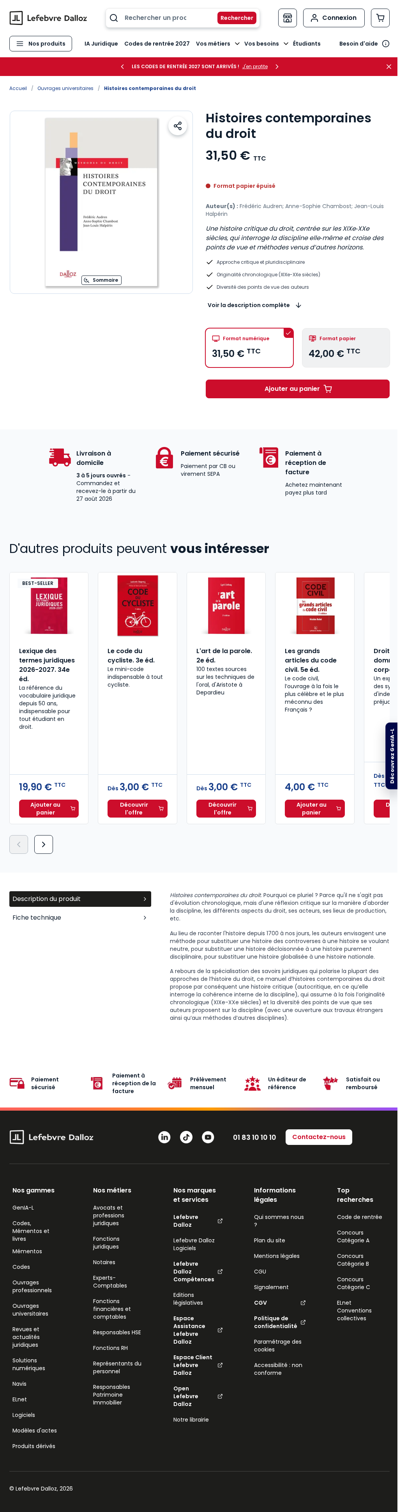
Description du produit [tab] (46, 898)
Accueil (18, 88)
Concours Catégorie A (353, 1236)
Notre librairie (191, 1420)
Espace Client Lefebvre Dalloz (192, 1365)
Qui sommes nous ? (279, 1221)
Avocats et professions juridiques (108, 1215)
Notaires (104, 1262)
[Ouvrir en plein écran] (101, 202)
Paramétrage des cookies (278, 1345)
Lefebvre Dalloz (185, 1221)
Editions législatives (188, 1299)
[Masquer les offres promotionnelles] (391, 66)
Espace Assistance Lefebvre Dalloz (189, 1330)
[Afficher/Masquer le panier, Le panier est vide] (380, 18)
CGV (260, 1303)
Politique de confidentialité (275, 1322)
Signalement (271, 1287)
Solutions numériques (28, 1364)
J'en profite (255, 67)
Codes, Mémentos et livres (30, 1231)
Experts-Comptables (110, 1281)
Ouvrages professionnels (32, 1286)
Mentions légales (277, 1256)
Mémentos (27, 1251)
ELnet (19, 1399)
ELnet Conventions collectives (354, 1310)
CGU (260, 1271)
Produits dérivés (33, 1446)
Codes (21, 1267)
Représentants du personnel (117, 1367)
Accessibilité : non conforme (278, 1369)
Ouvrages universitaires (65, 88)
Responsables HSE (117, 1332)
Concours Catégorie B (353, 1260)
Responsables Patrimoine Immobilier (111, 1394)
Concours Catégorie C (353, 1283)
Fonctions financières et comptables (112, 1309)
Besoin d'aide (358, 44)
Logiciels (23, 1415)
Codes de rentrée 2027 (157, 44)
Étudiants (307, 44)
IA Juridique (101, 44)
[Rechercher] (232, 18)
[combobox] (183, 18)
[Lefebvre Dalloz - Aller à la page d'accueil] (48, 17)
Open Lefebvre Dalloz (185, 1396)
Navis (19, 1384)
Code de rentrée (359, 1217)
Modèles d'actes (34, 1430)
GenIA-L (23, 1208)
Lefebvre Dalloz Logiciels (194, 1244)
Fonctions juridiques (106, 1243)
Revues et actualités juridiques (26, 1337)
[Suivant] (43, 844)
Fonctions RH (110, 1348)
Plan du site (269, 1240)
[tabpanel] (280, 956)
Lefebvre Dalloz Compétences (193, 1271)
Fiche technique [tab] (36, 917)
